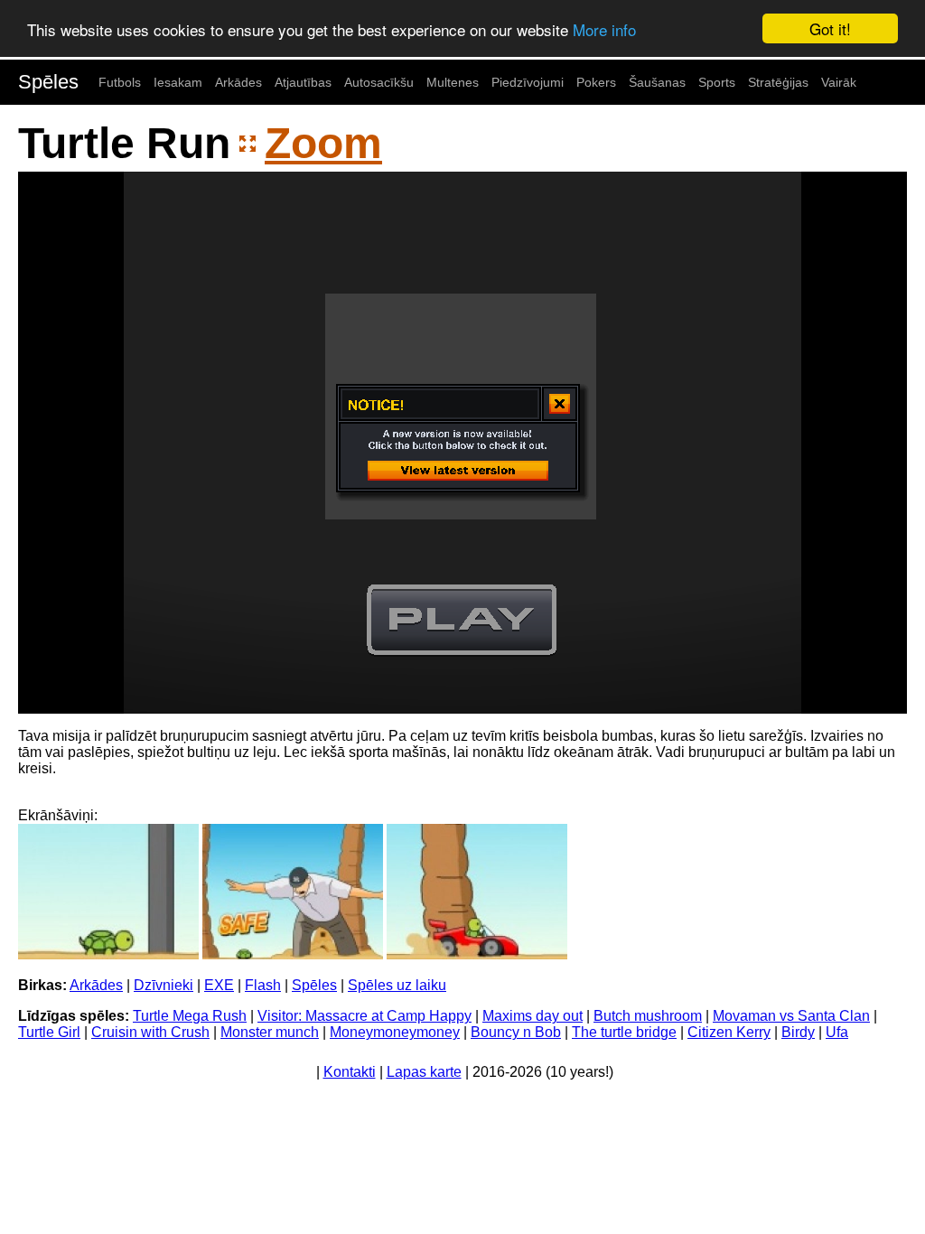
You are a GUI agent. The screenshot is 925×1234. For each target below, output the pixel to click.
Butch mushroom (647, 1016)
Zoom (323, 143)
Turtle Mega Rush (190, 1016)
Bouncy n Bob (516, 1032)
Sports (716, 82)
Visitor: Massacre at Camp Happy (364, 1016)
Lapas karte (424, 1072)
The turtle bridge (624, 1032)
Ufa (837, 1032)
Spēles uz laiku (397, 985)
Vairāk (838, 82)
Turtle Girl (49, 1032)
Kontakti (349, 1072)
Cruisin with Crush (150, 1032)
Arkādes (238, 82)
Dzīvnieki (163, 985)
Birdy (798, 1032)
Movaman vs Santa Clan (791, 1016)
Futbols (119, 82)
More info (604, 29)
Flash (263, 985)
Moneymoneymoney (395, 1032)
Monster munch (269, 1032)
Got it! (830, 28)
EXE (219, 985)
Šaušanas (657, 82)
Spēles (48, 81)
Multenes (452, 82)
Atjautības (303, 82)
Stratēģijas (778, 82)
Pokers (596, 82)
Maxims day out (532, 1016)
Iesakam (178, 82)
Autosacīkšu (379, 82)
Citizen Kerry (729, 1032)
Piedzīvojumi (527, 82)
